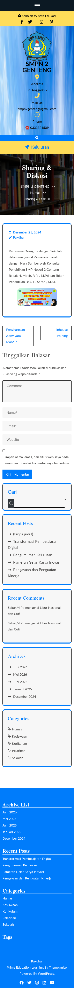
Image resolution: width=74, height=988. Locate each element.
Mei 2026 (20, 674)
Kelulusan (40, 147)
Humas (35, 192)
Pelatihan (18, 750)
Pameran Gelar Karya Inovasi (36, 562)
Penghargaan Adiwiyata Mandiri (15, 336)
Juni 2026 (20, 667)
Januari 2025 (22, 689)
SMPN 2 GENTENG (37, 67)
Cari (12, 492)
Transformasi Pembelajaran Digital (27, 858)
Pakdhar (19, 237)
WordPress (46, 973)
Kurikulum (19, 743)
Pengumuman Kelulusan (32, 555)
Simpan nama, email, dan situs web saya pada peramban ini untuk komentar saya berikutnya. (36, 460)
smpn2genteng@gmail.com (37, 109)
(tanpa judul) (23, 534)
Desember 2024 (24, 696)
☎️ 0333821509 (37, 127)
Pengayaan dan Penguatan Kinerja (27, 878)
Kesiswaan (19, 736)
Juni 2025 (20, 682)
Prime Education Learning (25, 967)
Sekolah (17, 758)
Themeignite (58, 967)
